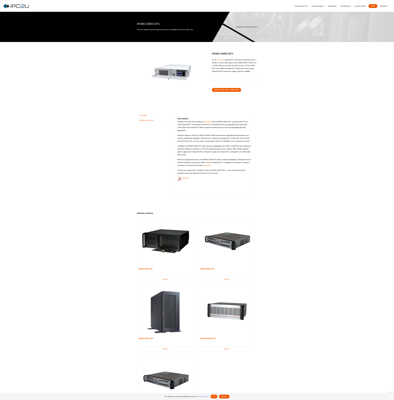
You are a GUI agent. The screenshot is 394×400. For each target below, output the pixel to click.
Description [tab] (143, 115)
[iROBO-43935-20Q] (165, 241)
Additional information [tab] (146, 120)
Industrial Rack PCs (250, 27)
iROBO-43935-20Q (145, 269)
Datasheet (185, 178)
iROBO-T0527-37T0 (146, 338)
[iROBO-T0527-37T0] (165, 310)
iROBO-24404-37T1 (207, 269)
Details (166, 279)
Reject (224, 396)
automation (207, 122)
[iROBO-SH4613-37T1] (227, 310)
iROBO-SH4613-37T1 (208, 338)
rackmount (220, 60)
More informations (202, 396)
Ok (214, 396)
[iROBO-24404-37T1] (227, 241)
